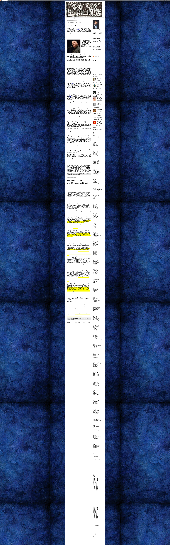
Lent (93, 278)
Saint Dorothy (94, 376)
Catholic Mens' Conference (96, 172)
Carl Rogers (94, 169)
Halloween (94, 250)
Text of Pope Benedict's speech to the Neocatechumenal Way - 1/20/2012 (75, 180)
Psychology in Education (96, 352)
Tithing (94, 427)
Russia (94, 373)
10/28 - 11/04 (95, 486)
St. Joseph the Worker (95, 403)
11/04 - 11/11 (95, 485)
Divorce (94, 209)
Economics (94, 213)
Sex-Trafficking (95, 390)
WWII (93, 453)
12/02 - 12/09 (95, 482)
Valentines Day (95, 438)
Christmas (94, 181)
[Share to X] (86, 173)
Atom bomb (94, 150)
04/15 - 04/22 (95, 510)
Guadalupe (94, 245)
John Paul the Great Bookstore (97, 459)
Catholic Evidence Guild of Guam (97, 458)
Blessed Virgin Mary (95, 163)
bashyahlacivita (94, 49)
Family (94, 224)
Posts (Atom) (71, 323)
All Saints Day (95, 141)
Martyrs (94, 292)
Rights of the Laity (95, 366)
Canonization (94, 168)
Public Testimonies (95, 353)
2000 (94, 535)
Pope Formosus (95, 336)
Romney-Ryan (95, 371)
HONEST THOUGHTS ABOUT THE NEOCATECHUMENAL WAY (97, 73)
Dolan (69, 174)
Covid (94, 197)
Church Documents (95, 183)
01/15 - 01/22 (95, 526)
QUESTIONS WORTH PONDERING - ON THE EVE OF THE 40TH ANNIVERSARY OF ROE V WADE (99, 79)
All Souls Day (94, 142)
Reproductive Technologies (96, 363)
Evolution (94, 222)
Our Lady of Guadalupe (96, 319)
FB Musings (94, 227)
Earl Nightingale (95, 212)
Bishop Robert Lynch (95, 160)
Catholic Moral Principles (96, 173)
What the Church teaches (96, 445)
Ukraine (94, 435)
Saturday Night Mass (95, 384)
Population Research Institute (96, 345)
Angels (94, 143)
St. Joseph (94, 402)
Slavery (94, 395)
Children (94, 179)
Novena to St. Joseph (95, 311)
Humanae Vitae (95, 260)
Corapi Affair (94, 196)
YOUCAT (94, 454)
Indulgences (94, 264)
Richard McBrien (95, 364)
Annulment (94, 144)
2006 (94, 534)
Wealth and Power (95, 444)
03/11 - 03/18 (95, 515)
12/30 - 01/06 (95, 478)
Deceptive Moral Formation (96, 203)
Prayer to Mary (95, 346)
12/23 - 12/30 (95, 479)
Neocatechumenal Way (71, 319)
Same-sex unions (95, 381)
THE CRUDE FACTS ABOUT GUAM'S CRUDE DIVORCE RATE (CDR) (99, 116)
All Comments (95, 56)
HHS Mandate (95, 254)
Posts (94, 55)
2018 (94, 471)
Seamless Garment (95, 385)
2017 (94, 472)
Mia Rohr (94, 297)
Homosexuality (95, 259)
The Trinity (94, 425)
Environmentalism (95, 218)
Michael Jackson (95, 298)
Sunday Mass (94, 411)
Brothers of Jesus (95, 164)
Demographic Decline (95, 207)
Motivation (94, 302)
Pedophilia (94, 329)
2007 (94, 533)
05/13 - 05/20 (95, 508)
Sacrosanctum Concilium (96, 375)
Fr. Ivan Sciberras (95, 236)
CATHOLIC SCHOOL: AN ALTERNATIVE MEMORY (99, 92)
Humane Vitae (95, 261)
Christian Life (94, 180)
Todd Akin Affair (95, 429)
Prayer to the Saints (95, 347)
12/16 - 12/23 (95, 480)
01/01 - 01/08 (95, 527)
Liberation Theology (95, 279)
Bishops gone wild (95, 162)
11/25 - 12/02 (95, 483)
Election (94, 214)
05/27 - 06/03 (95, 506)
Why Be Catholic (95, 447)
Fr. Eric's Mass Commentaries (96, 235)
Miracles (94, 299)
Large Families (95, 270)
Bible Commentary (95, 155)
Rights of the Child (95, 365)
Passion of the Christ (95, 326)
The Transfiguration (95, 424)
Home (79, 322)
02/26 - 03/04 (95, 517)
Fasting (94, 225)
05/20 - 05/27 (95, 507)
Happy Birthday (95, 251)
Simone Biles (94, 392)
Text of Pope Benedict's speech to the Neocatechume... (98, 525)
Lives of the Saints (95, 283)
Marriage (94, 291)
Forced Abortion (95, 233)
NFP (93, 310)
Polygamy (94, 334)
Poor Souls (94, 335)
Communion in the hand (96, 188)
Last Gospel (94, 271)
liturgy (94, 282)
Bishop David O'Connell (96, 161)
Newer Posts (68, 322)
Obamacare (73, 174)
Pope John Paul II (95, 338)
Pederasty (94, 328)
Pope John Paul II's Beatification (97, 339)
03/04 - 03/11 (95, 516)
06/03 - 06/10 (95, 505)
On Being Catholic (95, 316)
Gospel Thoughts (95, 244)
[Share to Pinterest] (87, 318)
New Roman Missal (95, 309)
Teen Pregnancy (95, 413)
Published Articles (77, 174)
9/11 (93, 134)
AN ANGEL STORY (99, 97)
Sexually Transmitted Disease (96, 391)
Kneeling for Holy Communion (96, 269)
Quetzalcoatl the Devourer (96, 357)
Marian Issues (95, 290)
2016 (94, 473)
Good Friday (94, 242)
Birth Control (94, 159)
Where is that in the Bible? (96, 446)
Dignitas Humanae (95, 208)
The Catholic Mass (95, 414)
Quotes (94, 358)
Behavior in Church (95, 153)
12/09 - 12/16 (95, 481)
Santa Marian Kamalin (96, 383)
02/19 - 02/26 (95, 518)
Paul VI (94, 327)
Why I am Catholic (95, 449)
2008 (94, 532)
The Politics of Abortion (96, 419)
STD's (94, 405)
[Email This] (84, 173)
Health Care (94, 252)
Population (94, 343)
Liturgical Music (95, 281)
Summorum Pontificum (96, 410)
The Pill (94, 418)
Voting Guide (94, 443)
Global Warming (95, 241)
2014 (94, 475)
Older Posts (89, 322)
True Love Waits (95, 434)
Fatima (94, 226)
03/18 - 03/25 (95, 514)
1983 (93, 133)
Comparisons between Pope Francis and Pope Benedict (97, 190)
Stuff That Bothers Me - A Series (97, 408)
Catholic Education (95, 171)
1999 (94, 536)
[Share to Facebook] (87, 173)
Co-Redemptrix (95, 187)
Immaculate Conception (96, 262)
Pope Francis (94, 337)
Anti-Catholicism (95, 145)
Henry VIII (94, 253)
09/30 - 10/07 (95, 489)
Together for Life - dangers (96, 430)
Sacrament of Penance (96, 374)
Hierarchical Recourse (96, 255)
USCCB (80, 174)
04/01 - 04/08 (95, 512)
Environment (94, 217)
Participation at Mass (95, 325)
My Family (94, 306)
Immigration (94, 263)
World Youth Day (95, 452)
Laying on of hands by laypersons (97, 274)
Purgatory (94, 355)
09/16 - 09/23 (95, 491)
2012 (94, 477)
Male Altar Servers (95, 287)
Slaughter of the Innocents (96, 394)
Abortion (94, 135)
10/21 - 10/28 (95, 487)
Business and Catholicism (96, 165)
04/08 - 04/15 (95, 511)
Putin (93, 356)
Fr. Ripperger (94, 237)
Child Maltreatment (95, 178)
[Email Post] (83, 173)
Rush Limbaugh (95, 372)
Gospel (94, 243)
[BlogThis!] (85, 173)
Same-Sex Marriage (95, 380)
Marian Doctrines (95, 288)
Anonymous (94, 36)
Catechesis (94, 170)
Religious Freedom (95, 362)
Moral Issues (94, 301)
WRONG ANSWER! (99, 121)
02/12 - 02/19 (95, 519)
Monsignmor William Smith (96, 300)
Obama (71, 174)
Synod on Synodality (95, 412)
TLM (93, 428)
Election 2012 (95, 215)
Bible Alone (94, 154)
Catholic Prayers (95, 174)
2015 (94, 474)
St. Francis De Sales (95, 400)
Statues (94, 404)
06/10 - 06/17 (95, 504)
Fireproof (94, 231)
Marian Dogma (95, 289)
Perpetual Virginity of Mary (96, 330)
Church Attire (94, 182)
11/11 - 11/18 (95, 484)
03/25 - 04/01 (95, 513)
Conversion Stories (95, 195)
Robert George (95, 367)
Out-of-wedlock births (95, 320)
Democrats (94, 206)
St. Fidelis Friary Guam (96, 399)
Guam (94, 246)
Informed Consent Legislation (96, 265)
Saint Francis (94, 377)
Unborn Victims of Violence (96, 436)
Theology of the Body (95, 426)
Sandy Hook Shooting (95, 382)
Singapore (94, 393)
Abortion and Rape (95, 136)
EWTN (94, 223)
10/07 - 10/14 (95, 488)
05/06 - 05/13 (95, 509)
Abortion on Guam (95, 137)
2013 (94, 476)
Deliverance (94, 204)
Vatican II (94, 439)
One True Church (95, 317)
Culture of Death (95, 199)
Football (94, 232)
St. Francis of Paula (95, 401)
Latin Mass (94, 273)
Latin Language (95, 272)
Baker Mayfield (95, 151)
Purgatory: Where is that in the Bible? (99, 103)
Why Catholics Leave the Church (97, 448)
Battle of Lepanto (95, 152)
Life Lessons (94, 280)
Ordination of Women (95, 318)
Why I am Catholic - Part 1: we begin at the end (99, 110)
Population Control (95, 344)
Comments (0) (80, 173)
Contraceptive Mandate (96, 194)
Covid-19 (94, 198)
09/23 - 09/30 (95, 490)
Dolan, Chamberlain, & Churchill (74, 22)
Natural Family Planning (96, 307)
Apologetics (94, 146)
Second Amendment (95, 386)
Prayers (94, 348)
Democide (94, 205)
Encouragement (95, 216)
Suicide (94, 409)
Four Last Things (95, 234)
